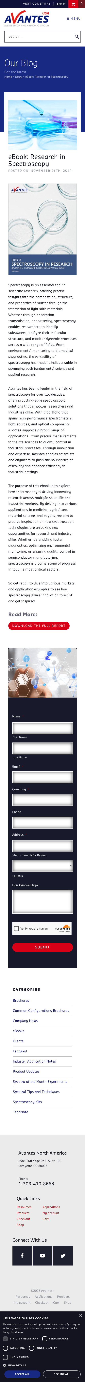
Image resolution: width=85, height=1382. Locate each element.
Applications (51, 1207)
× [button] (80, 1315)
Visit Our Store (37, 4)
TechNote (20, 1112)
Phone (16, 812)
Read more (17, 1332)
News (18, 77)
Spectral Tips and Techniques (36, 1092)
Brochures (21, 1000)
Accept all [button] (22, 1374)
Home (8, 77)
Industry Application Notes (34, 1061)
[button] (42, 1365)
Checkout (23, 1219)
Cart (45, 1219)
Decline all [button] (62, 1374)
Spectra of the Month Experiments (40, 1081)
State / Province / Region (29, 855)
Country (17, 876)
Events (18, 1041)
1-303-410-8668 (36, 1182)
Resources (24, 1207)
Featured (20, 1051)
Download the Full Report (39, 626)
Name (18, 716)
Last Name (19, 757)
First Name (19, 737)
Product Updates (26, 1071)
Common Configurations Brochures (41, 1010)
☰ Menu (73, 18)
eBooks (18, 1031)
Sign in (61, 4)
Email (17, 767)
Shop (20, 1225)
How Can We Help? (25, 885)
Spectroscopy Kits (27, 1102)
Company (20, 789)
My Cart (81, 4)
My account (50, 1213)
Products (23, 1213)
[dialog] (42, 1346)
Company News (25, 1021)
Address (19, 835)
